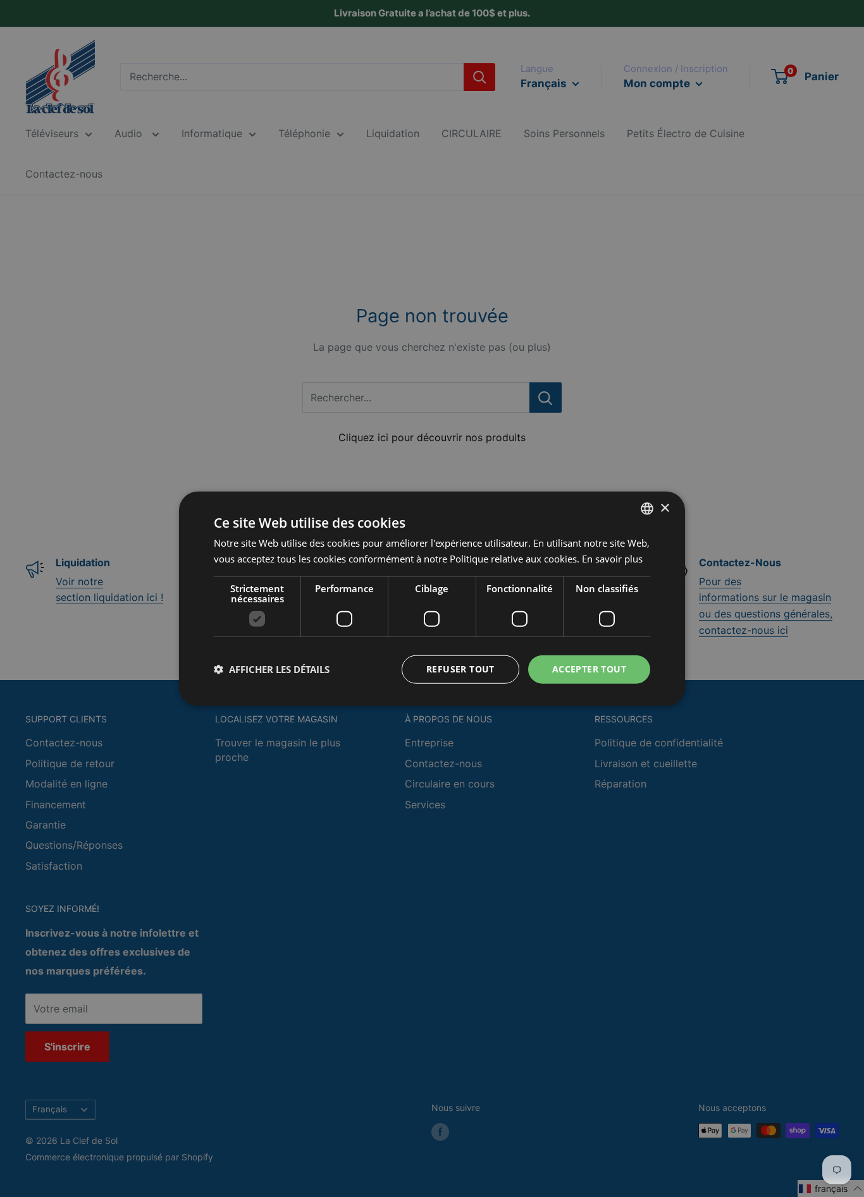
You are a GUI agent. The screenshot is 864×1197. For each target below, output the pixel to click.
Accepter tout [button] (589, 669)
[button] (272, 669)
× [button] (664, 508)
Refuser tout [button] (460, 669)
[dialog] (432, 598)
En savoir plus (612, 558)
